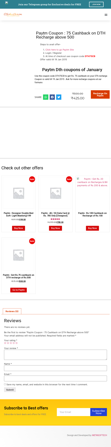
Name (8, 364)
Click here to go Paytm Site (59, 49)
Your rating (10, 340)
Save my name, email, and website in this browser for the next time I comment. (47, 384)
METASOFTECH (99, 435)
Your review (11, 348)
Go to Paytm (18, 290)
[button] (96, 4)
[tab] (12, 311)
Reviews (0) (12, 311)
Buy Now (18, 228)
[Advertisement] (55, 134)
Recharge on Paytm (100, 94)
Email (7, 374)
